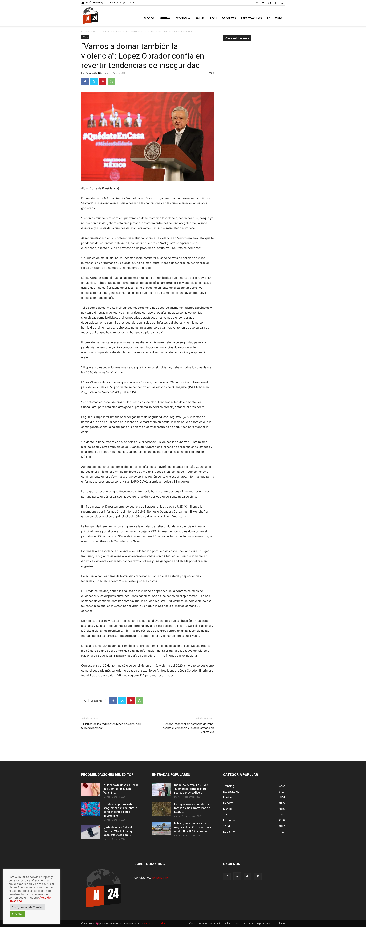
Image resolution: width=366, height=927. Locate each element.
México (149, 18)
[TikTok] (276, 2)
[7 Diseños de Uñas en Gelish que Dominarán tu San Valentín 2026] (90, 789)
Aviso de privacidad (155, 923)
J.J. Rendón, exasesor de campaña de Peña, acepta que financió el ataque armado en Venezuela (186, 728)
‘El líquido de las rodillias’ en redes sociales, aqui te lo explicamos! (111, 726)
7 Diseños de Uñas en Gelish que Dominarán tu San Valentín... (121, 788)
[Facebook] (263, 2)
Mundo (165, 18)
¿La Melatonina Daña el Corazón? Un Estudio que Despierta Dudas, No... (119, 831)
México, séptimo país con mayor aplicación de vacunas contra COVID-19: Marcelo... (192, 827)
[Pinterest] (102, 81)
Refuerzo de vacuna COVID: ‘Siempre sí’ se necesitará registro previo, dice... (191, 788)
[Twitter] (282, 2)
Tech (213, 18)
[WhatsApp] (111, 81)
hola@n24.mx (160, 877)
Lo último (274, 18)
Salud (199, 18)
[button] (257, 2)
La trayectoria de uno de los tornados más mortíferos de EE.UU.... (192, 808)
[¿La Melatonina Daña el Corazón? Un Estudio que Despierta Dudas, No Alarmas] (90, 832)
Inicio (84, 31)
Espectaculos (251, 18)
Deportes (229, 18)
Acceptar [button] (17, 914)
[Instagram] (269, 2)
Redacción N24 (94, 72)
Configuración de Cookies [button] (27, 907)
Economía (182, 18)
